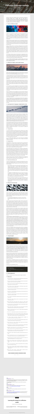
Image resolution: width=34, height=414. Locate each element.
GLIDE (24, 56)
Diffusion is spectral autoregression (22, 406)
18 (23, 200)
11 (7, 86)
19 (27, 200)
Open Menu (1, 1)
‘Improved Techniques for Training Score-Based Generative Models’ (18, 48)
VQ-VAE (24, 42)
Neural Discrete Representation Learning (21, 288)
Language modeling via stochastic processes (22, 349)
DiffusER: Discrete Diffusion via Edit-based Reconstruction (20, 332)
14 (25, 169)
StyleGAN (16, 35)
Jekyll (18, 412)
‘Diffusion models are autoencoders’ (19, 59)
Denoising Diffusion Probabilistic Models (16, 296)
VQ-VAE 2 (7, 40)
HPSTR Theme (23, 412)
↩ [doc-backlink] (17, 284)
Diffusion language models (17, 5)
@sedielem (16, 261)
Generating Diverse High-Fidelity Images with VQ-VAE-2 (21, 283)
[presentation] (22, 193)
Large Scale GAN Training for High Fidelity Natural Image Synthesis (20, 278)
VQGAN (13, 40)
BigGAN (13, 35)
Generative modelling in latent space (11, 406)
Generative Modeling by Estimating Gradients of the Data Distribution (18, 291)
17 (20, 200)
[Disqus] (17, 367)
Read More (17, 397)
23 (20, 201)
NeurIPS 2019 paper (15, 47)
